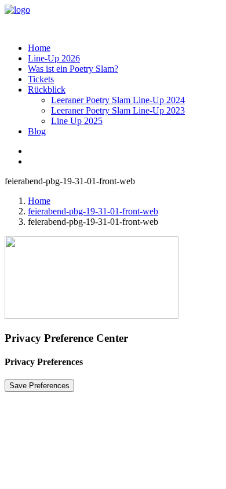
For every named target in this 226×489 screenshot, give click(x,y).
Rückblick (46, 89)
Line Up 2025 (77, 121)
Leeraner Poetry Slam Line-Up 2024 (118, 100)
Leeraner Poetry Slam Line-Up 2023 (118, 110)
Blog (37, 131)
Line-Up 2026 (54, 58)
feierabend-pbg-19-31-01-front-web (93, 211)
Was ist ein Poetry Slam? (73, 69)
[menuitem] (124, 48)
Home (39, 48)
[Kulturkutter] (113, 19)
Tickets (41, 79)
